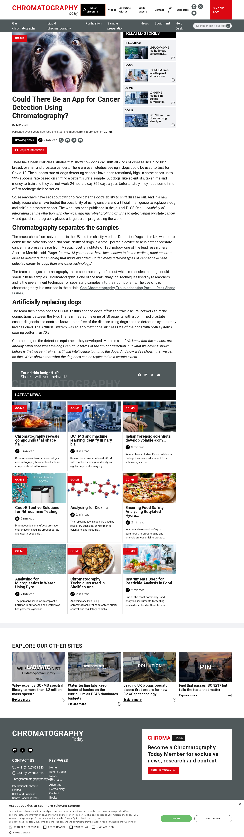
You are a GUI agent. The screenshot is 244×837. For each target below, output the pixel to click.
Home (53, 767)
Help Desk (179, 25)
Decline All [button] (213, 818)
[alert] (122, 818)
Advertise (55, 784)
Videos (112, 9)
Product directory (92, 9)
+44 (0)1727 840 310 (30, 773)
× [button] (240, 804)
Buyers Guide (57, 772)
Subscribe (183, 9)
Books (53, 797)
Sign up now (218, 9)
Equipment (162, 23)
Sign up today (161, 770)
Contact (159, 9)
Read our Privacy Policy (124, 821)
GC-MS (108, 131)
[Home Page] (45, 10)
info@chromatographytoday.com (30, 779)
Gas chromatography (24, 25)
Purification (94, 23)
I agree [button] (176, 818)
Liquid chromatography (59, 25)
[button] (10, 827)
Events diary (57, 789)
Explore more (21, 699)
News (145, 23)
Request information (31, 150)
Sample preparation (115, 25)
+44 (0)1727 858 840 (30, 767)
